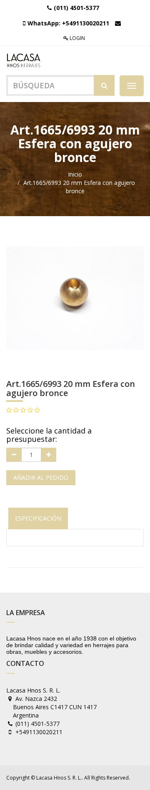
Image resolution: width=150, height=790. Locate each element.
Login (76, 38)
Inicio (75, 174)
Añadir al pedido (40, 477)
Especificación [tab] (38, 518)
